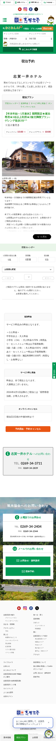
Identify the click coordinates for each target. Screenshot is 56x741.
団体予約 (30, 571)
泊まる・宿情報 (9, 624)
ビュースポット (40, 625)
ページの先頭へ (54, 372)
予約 (6, 631)
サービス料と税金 (38, 103)
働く (34, 632)
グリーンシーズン (11, 618)
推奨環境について (39, 662)
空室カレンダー (11, 103)
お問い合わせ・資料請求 (42, 673)
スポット (36, 622)
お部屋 (35, 738)
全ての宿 (48, 28)
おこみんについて (9, 670)
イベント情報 (9, 652)
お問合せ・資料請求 (30, 561)
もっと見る (42, 237)
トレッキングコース (11, 640)
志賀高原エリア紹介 (40, 636)
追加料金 (24, 103)
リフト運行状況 (10, 649)
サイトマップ (8, 688)
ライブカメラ (8, 662)
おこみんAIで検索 (29, 49)
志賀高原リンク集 (9, 684)
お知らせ (6, 666)
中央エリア (38, 645)
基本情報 (7, 738)
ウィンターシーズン (11, 621)
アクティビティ (9, 628)
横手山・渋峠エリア (41, 651)
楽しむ (5, 634)
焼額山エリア (39, 642)
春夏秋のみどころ (11, 637)
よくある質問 (8, 692)
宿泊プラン (21, 738)
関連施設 (38, 628)
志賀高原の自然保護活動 (12, 681)
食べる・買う (38, 615)
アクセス (8, 2)
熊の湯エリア (39, 648)
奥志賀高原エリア (41, 639)
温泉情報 (36, 619)
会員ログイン (8, 696)
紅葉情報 (8, 646)
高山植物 (8, 643)
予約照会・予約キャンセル (28, 429)
